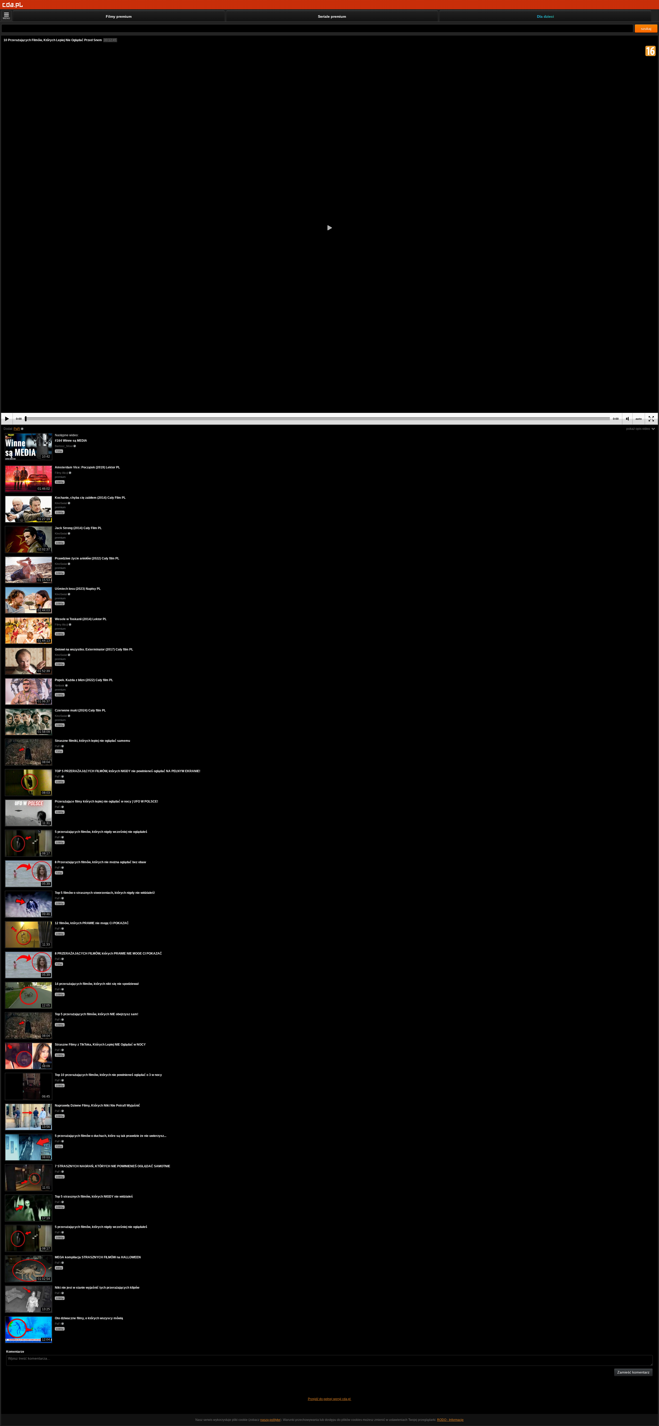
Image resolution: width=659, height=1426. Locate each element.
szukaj (646, 28)
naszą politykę (270, 1420)
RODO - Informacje (450, 1420)
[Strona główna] (13, 5)
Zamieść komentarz (633, 1372)
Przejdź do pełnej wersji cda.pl (329, 1399)
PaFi (17, 429)
